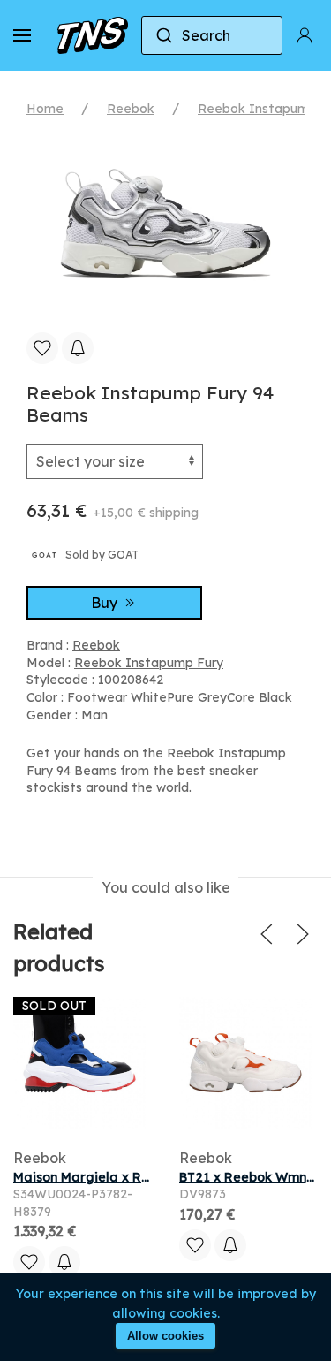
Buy (106, 603)
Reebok (130, 109)
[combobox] (211, 35)
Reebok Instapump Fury (148, 663)
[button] (22, 35)
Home (45, 109)
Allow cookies (165, 1335)
